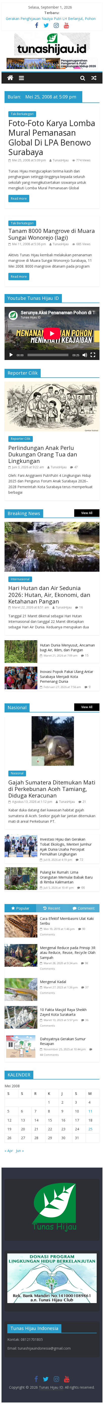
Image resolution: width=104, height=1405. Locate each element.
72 (81, 859)
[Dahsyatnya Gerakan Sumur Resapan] (22, 1035)
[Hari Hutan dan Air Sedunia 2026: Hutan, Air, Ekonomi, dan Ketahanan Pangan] (52, 524)
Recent (54, 908)
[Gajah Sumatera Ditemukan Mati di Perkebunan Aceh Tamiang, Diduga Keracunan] (52, 718)
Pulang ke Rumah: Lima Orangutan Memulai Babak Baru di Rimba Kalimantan (66, 877)
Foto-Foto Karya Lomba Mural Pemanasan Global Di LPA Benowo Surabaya (51, 137)
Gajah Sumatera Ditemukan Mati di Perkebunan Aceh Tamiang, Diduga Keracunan (51, 788)
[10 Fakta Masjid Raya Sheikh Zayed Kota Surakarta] (22, 1006)
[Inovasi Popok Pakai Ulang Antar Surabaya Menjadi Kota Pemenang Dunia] (21, 669)
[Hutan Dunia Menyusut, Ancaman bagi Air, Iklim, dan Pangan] (21, 642)
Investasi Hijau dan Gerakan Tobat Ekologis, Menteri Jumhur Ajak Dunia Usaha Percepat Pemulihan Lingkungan (66, 846)
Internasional (20, 579)
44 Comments (49, 1055)
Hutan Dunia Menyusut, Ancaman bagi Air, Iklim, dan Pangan (67, 648)
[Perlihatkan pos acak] (93, 78)
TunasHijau (61, 160)
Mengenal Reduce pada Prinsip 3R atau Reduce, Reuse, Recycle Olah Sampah (67, 952)
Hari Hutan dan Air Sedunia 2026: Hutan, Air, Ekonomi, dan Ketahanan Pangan (49, 594)
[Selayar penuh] (92, 354)
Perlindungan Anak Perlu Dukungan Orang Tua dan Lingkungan (42, 454)
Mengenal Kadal (53, 981)
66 (83, 887)
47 (76, 467)
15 (87, 655)
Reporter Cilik (20, 439)
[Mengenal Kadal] (22, 978)
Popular (23, 908)
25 (90, 1129)
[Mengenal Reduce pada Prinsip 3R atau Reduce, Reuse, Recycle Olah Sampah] (22, 944)
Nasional (17, 773)
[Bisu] (84, 354)
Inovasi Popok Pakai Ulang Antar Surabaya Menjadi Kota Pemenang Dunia (66, 676)
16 (81, 607)
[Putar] (11, 354)
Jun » (20, 1150)
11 (90, 1111)
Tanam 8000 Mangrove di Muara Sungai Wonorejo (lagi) (51, 234)
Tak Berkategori (22, 114)
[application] (52, 333)
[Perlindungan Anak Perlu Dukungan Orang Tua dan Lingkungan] (52, 384)
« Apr (9, 1150)
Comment (86, 908)
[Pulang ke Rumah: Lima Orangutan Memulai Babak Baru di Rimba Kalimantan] (21, 870)
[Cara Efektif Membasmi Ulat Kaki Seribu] (22, 915)
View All (86, 513)
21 (84, 802)
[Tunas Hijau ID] (10, 78)
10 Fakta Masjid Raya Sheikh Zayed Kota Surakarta (63, 1012)
